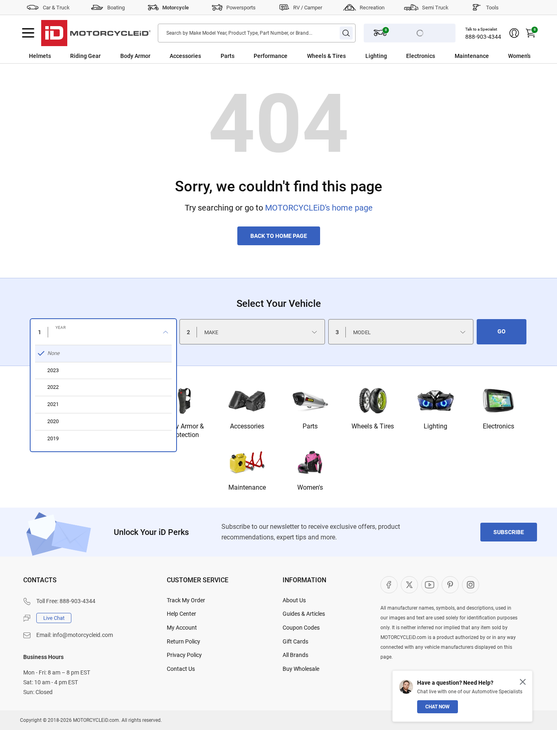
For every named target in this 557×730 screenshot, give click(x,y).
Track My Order (186, 600)
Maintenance (472, 56)
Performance (270, 56)
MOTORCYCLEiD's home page (319, 208)
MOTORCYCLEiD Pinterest (450, 584)
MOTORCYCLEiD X (409, 584)
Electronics (420, 56)
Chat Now (437, 707)
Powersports (241, 7)
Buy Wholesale (301, 669)
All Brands (295, 655)
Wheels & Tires (326, 56)
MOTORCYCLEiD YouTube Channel (429, 584)
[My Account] (514, 33)
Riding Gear (85, 56)
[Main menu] (28, 33)
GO (501, 331)
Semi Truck (435, 7)
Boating (116, 7)
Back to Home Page (278, 236)
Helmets (40, 56)
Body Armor (135, 56)
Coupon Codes (301, 627)
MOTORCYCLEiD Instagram (470, 584)
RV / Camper (307, 7)
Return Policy (183, 641)
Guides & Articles (304, 613)
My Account (182, 627)
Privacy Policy (184, 655)
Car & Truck (56, 7)
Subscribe (508, 532)
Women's (519, 56)
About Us (294, 600)
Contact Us (181, 669)
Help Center (181, 613)
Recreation (372, 7)
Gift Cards (295, 641)
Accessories (185, 56)
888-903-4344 (483, 36)
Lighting (376, 56)
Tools (492, 7)
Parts (227, 56)
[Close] (523, 682)
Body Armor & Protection (184, 430)
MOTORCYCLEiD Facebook (389, 584)
